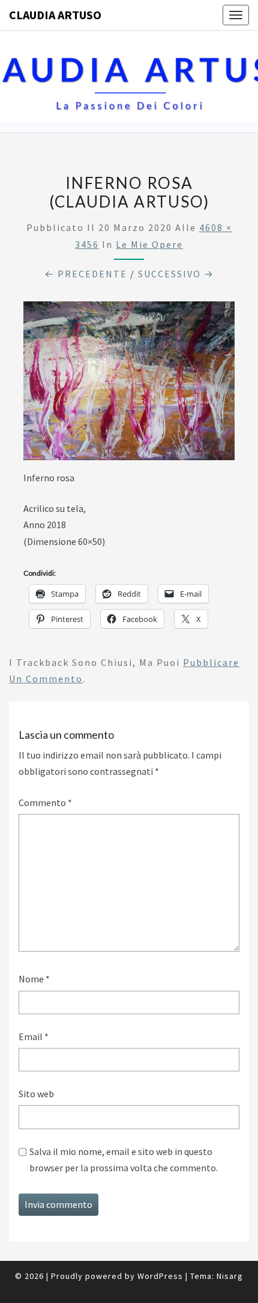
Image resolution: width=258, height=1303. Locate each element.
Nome (34, 979)
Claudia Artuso (55, 14)
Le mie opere (149, 244)
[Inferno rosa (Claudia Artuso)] (129, 384)
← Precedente (85, 274)
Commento (45, 802)
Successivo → (176, 274)
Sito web (36, 1094)
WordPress (160, 1276)
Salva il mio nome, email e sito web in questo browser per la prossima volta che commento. (123, 1159)
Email (34, 1036)
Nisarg (230, 1276)
